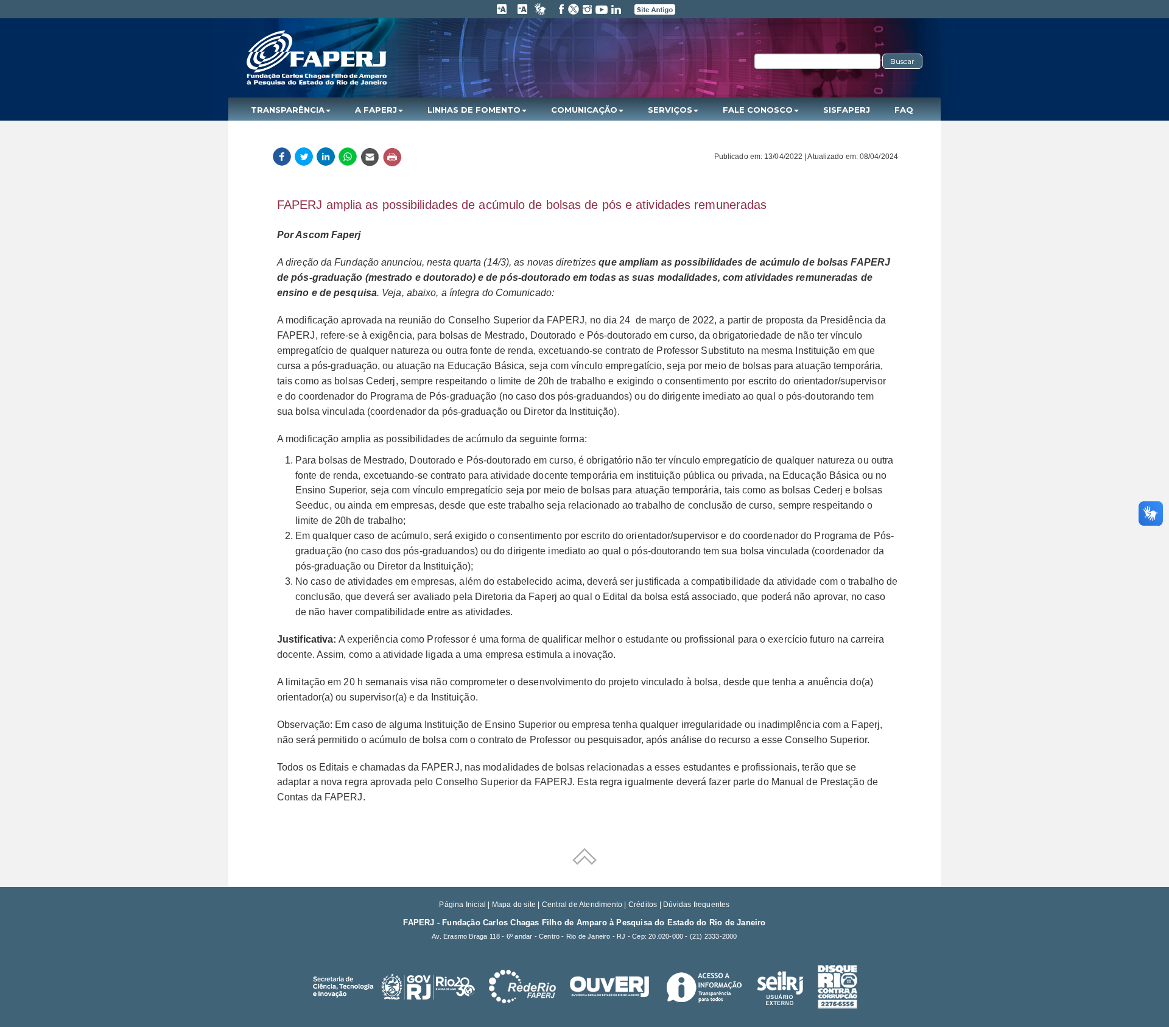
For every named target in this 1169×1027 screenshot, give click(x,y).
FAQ (903, 110)
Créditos (643, 904)
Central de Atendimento (582, 904)
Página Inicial (462, 904)
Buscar (902, 61)
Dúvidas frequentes (696, 904)
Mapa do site (514, 904)
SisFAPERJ (846, 110)
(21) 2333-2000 (713, 936)
